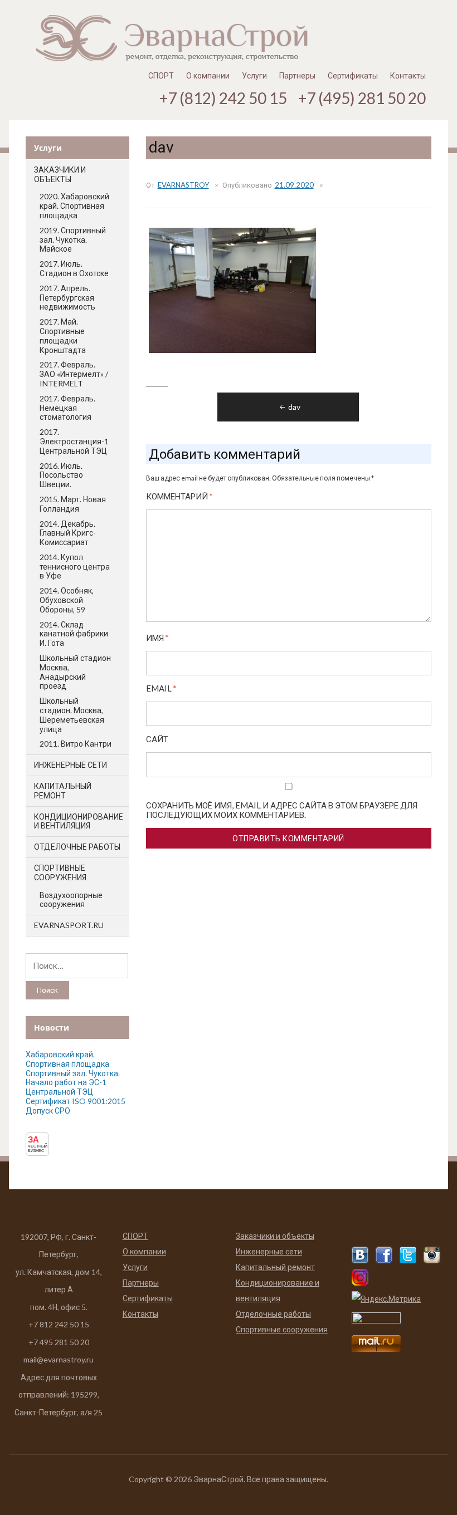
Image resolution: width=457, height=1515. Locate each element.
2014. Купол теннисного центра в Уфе (75, 566)
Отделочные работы (77, 846)
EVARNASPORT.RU (69, 925)
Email (161, 688)
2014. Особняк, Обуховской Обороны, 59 (67, 600)
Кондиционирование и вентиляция (78, 821)
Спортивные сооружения (60, 872)
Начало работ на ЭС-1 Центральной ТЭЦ (66, 1086)
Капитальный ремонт (62, 790)
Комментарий (179, 496)
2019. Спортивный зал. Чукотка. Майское (73, 239)
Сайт (157, 739)
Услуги (254, 75)
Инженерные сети (70, 764)
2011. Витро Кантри (75, 743)
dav (294, 406)
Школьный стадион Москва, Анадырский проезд (75, 671)
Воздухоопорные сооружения (71, 899)
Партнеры (297, 75)
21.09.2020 (294, 184)
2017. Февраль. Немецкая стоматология (67, 408)
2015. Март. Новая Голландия (73, 503)
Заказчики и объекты (60, 174)
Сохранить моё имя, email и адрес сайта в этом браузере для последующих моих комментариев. (281, 810)
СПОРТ (161, 75)
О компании (208, 75)
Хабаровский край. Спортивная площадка (67, 1059)
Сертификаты (353, 75)
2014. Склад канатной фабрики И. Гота (74, 634)
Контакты (408, 75)
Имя (157, 638)
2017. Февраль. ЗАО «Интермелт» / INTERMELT (74, 374)
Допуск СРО (48, 1110)
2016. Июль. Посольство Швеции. (61, 475)
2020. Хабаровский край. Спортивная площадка (74, 206)
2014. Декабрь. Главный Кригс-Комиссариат (68, 533)
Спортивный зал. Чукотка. (73, 1073)
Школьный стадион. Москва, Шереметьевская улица (72, 714)
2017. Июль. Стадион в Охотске (74, 268)
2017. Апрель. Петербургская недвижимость (67, 297)
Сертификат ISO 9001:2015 (75, 1101)
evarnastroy (183, 184)
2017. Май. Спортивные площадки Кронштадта (63, 335)
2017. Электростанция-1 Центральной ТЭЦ (74, 441)
